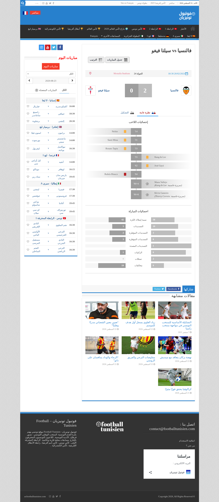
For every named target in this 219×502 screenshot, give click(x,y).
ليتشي (36, 189)
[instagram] (43, 3)
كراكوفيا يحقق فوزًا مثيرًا (178, 389)
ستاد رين (36, 176)
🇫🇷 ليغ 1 (150, 36)
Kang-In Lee (160, 157)
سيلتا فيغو (104, 90)
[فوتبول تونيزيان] (186, 14)
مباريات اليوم (51, 66)
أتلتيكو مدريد (61, 106)
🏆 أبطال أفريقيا (75, 29)
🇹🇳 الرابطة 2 (155, 29)
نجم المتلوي (61, 225)
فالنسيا (174, 90)
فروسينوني (61, 196)
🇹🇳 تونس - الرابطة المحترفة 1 (51, 218)
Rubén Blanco (111, 174)
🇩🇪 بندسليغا (163, 36)
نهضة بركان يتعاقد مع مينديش (175, 357)
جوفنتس (36, 196)
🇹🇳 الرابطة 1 (171, 29)
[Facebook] (53, 3)
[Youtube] (46, 3)
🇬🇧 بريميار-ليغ (34, 29)
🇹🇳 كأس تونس (138, 29)
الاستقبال (192, 28)
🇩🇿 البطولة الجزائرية (133, 36)
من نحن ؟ (190, 445)
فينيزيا (61, 189)
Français (94, 36)
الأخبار (183, 29)
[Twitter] (50, 3)
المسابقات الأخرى (111, 36)
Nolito (115, 131)
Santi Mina (113, 140)
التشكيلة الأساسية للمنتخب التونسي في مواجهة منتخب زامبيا (176, 325)
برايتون (61, 133)
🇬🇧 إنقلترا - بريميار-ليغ (51, 127)
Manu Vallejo (160, 182)
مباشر (171, 3)
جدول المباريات (114, 59)
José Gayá (159, 165)
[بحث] (22, 3)
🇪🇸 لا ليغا (191, 36)
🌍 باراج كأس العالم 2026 (116, 29)
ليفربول (36, 148)
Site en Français (127, 3)
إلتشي (61, 121)
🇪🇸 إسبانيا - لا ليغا (50, 100)
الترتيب (93, 59)
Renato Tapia (112, 148)
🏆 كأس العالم (93, 29)
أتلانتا (61, 203)
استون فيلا (36, 133)
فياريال (36, 106)
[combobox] (50, 73)
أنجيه (61, 162)
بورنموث (36, 140)
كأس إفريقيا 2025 (158, 3)
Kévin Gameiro (161, 193)
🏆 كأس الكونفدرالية (54, 29)
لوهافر (61, 169)
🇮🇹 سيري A (178, 36)
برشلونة (36, 121)
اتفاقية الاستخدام (187, 440)
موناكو (36, 169)
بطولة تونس (142, 3)
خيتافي (61, 114)
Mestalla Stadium (122, 73)
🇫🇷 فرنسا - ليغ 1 (51, 155)
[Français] (25, 12)
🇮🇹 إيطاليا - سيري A (51, 183)
